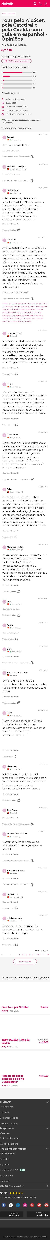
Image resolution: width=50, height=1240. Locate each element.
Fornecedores (7, 1153)
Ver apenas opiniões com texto (17, 128)
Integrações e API (9, 1170)
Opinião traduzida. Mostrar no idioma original (18, 219)
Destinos (4, 1133)
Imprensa (5, 1112)
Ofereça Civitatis (8, 1123)
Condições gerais (9, 1237)
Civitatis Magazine (9, 1138)
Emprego (5, 1181)
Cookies (43, 1237)
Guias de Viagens (9, 1143)
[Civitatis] (7, 3)
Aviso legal (19, 1237)
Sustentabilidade (9, 1117)
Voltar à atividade (8, 14)
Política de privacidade (32, 1237)
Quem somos (7, 1106)
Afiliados (4, 1159)
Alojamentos (6, 1175)
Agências (5, 1164)
